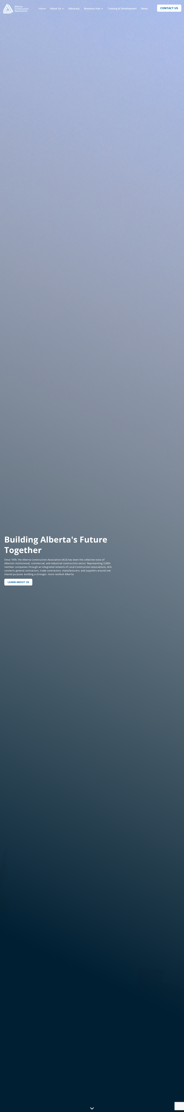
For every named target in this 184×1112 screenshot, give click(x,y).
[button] (92, 1107)
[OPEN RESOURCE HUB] (102, 8)
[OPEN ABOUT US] (63, 8)
